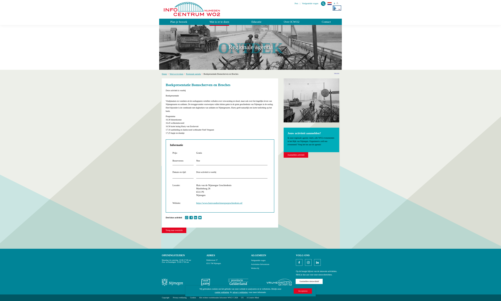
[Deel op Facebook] (191, 217)
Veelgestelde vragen (310, 3)
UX (242, 298)
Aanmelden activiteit (295, 155)
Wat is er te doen (219, 21)
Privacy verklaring (180, 298)
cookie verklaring (222, 292)
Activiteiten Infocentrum (260, 264)
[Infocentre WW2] (192, 8)
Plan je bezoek (178, 21)
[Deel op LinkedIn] (195, 217)
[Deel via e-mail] (200, 217)
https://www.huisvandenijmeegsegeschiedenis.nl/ (219, 203)
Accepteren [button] (303, 291)
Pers (296, 3)
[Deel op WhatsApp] (186, 217)
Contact (326, 21)
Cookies (193, 298)
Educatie (256, 21)
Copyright (165, 298)
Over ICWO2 (291, 21)
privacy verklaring (240, 292)
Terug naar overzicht (174, 230)
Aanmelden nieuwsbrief (309, 281)
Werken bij (255, 268)
